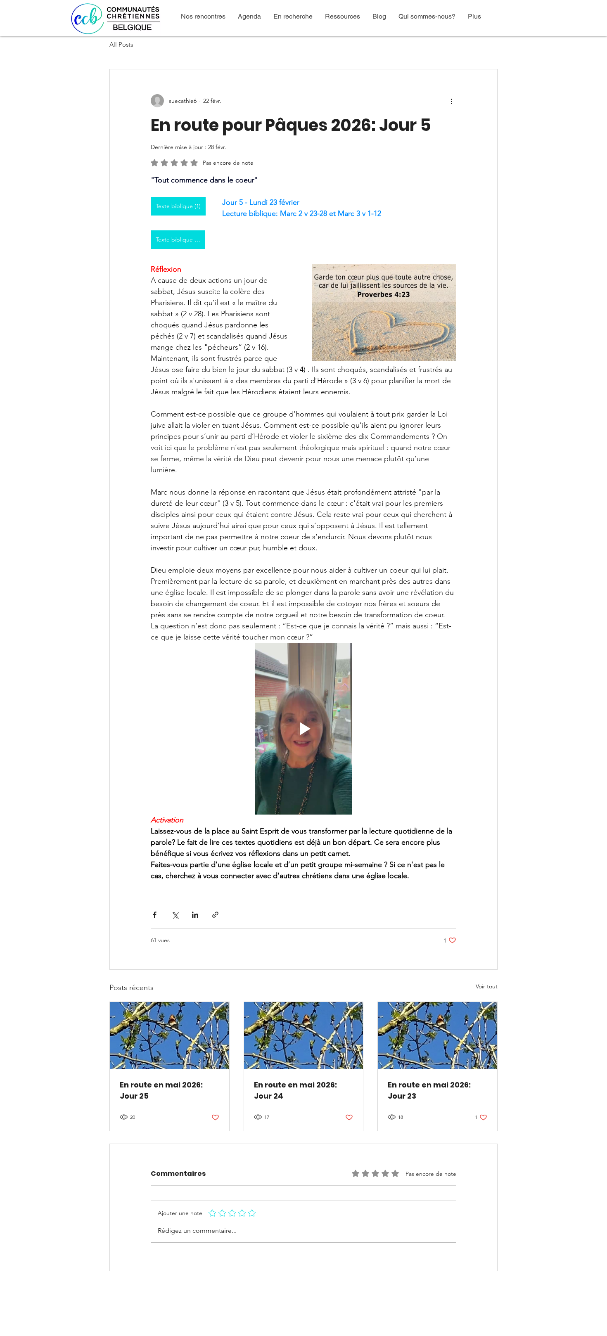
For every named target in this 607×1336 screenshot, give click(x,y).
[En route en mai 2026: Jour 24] (303, 1035)
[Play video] (303, 729)
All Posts (121, 44)
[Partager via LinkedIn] (195, 915)
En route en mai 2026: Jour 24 (295, 1090)
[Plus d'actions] (451, 101)
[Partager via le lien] (215, 915)
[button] (203, 16)
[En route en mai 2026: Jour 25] (169, 1035)
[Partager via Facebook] (155, 915)
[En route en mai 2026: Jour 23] (437, 1035)
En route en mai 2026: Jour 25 (161, 1090)
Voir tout (487, 986)
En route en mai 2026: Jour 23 (429, 1090)
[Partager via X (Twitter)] (175, 915)
